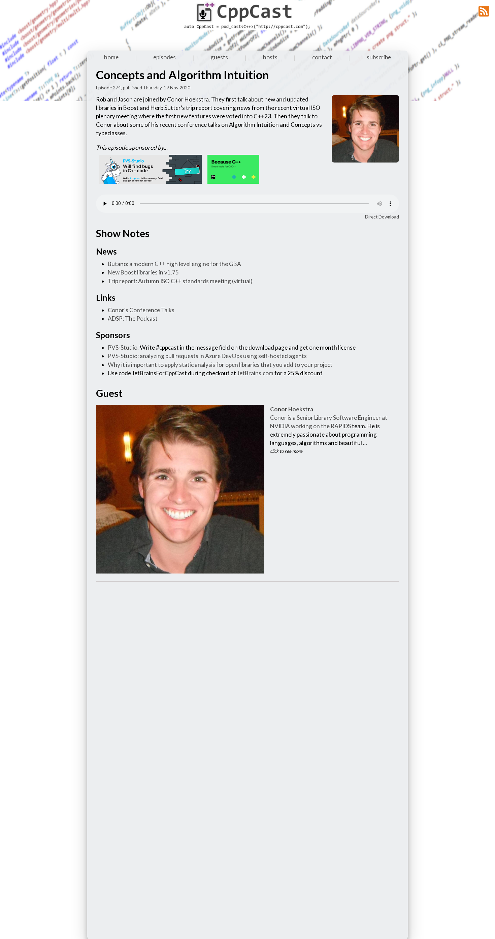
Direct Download (382, 216)
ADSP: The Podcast (133, 318)
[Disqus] (247, 672)
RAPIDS (341, 426)
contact (322, 57)
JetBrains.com (255, 373)
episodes (164, 57)
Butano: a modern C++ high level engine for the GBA (174, 263)
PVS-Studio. (123, 347)
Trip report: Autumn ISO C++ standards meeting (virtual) (180, 281)
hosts (270, 57)
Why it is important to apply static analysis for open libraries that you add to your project (220, 364)
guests (219, 57)
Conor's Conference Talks (141, 310)
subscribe (379, 57)
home (111, 57)
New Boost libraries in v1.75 (143, 272)
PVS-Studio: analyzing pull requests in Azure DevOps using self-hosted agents (207, 355)
